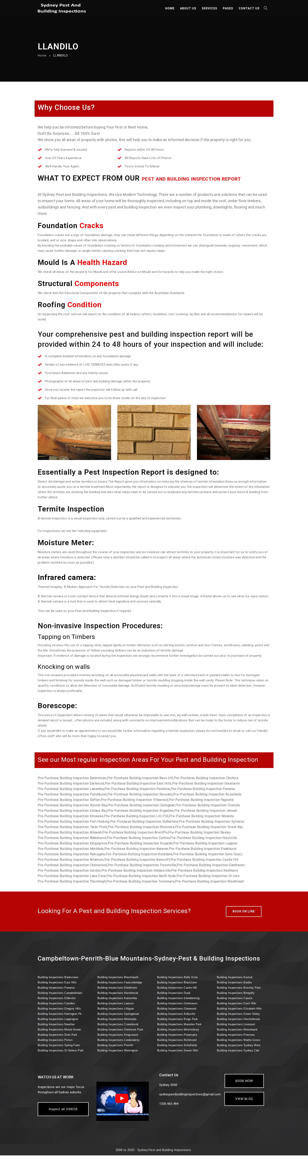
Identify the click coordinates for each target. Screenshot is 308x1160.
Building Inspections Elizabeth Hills (239, 1008)
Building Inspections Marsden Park (179, 1024)
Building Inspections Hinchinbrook (238, 1019)
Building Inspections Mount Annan (59, 1029)
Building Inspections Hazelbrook (117, 992)
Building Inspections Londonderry (118, 1040)
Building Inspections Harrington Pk (60, 1013)
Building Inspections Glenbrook (117, 987)
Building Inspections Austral (234, 977)
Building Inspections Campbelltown (60, 992)
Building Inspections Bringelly (236, 992)
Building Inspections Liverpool (236, 1024)
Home (42, 55)
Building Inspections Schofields (177, 1045)
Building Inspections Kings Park (177, 1019)
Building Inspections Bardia (234, 982)
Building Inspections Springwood (118, 1013)
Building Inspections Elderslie (56, 998)
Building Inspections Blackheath (117, 977)
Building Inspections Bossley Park (239, 987)
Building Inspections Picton (55, 1040)
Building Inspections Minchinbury (178, 1029)
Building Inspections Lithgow (115, 1008)
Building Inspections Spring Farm (59, 1045)
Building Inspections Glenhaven (177, 1003)
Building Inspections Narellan (56, 1024)
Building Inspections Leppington (58, 1019)
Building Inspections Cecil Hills (236, 1003)
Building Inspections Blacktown (177, 982)
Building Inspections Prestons (236, 1034)
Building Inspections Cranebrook (117, 1024)
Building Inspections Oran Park (57, 1034)
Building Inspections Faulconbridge (119, 982)
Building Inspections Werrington (117, 1050)
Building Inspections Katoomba (117, 998)
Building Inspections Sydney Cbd (238, 1050)
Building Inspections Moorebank (237, 1029)
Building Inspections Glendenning (178, 998)
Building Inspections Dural (173, 992)
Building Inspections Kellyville (176, 1013)
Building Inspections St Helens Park (61, 1050)
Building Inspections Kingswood (117, 1034)
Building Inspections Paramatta (177, 1034)
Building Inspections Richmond (177, 1040)
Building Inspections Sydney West (239, 1045)
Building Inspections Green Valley (238, 1013)
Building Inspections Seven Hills (177, 1050)
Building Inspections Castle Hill (177, 987)
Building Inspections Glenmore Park (120, 1029)
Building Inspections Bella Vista (177, 977)
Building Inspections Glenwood (176, 1008)
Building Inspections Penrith (115, 1045)
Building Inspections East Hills (57, 982)
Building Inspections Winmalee (117, 1019)
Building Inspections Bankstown (58, 977)
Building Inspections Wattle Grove (238, 1040)
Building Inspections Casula (234, 998)
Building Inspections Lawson (115, 1003)
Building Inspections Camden (56, 1003)
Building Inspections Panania (56, 987)
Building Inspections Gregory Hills (59, 1008)
